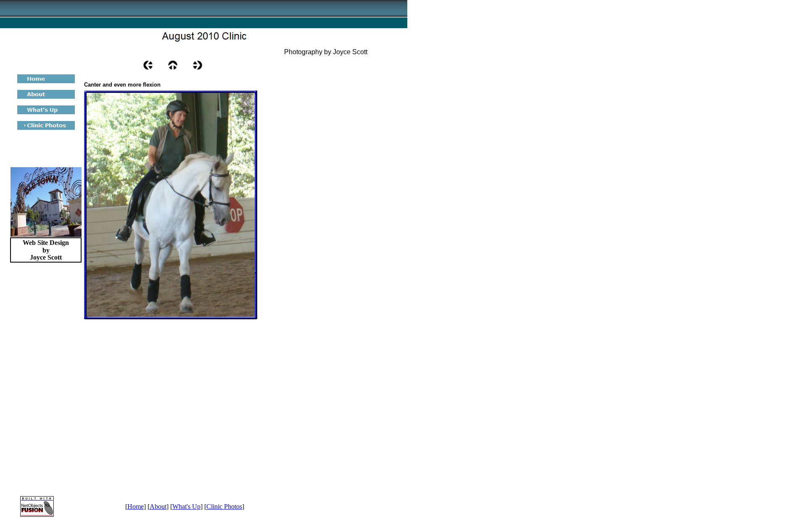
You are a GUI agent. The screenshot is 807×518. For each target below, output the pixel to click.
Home (135, 506)
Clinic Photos (224, 506)
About (158, 506)
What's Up (186, 506)
